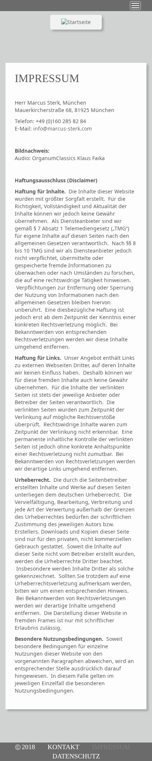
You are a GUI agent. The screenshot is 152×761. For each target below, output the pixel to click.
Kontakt (63, 747)
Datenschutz (76, 756)
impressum (111, 747)
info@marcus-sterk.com (62, 128)
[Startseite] (76, 33)
